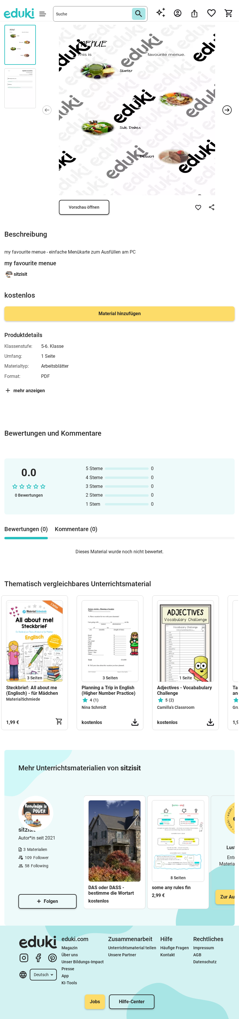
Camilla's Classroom (175, 707)
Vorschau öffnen (84, 207)
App (65, 975)
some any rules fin (171, 887)
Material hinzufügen (120, 313)
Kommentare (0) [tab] (76, 529)
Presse (67, 968)
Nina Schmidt (94, 707)
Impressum (203, 947)
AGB (197, 954)
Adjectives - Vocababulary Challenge (184, 690)
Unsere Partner (122, 954)
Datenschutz (205, 961)
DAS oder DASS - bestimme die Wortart (111, 890)
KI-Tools (69, 982)
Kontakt (167, 954)
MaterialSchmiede (23, 699)
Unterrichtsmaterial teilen (132, 947)
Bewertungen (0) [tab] (26, 529)
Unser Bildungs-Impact (82, 961)
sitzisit (20, 274)
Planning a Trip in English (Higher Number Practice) (109, 690)
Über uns (69, 954)
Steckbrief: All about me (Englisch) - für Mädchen (32, 690)
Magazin (69, 947)
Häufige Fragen (174, 947)
